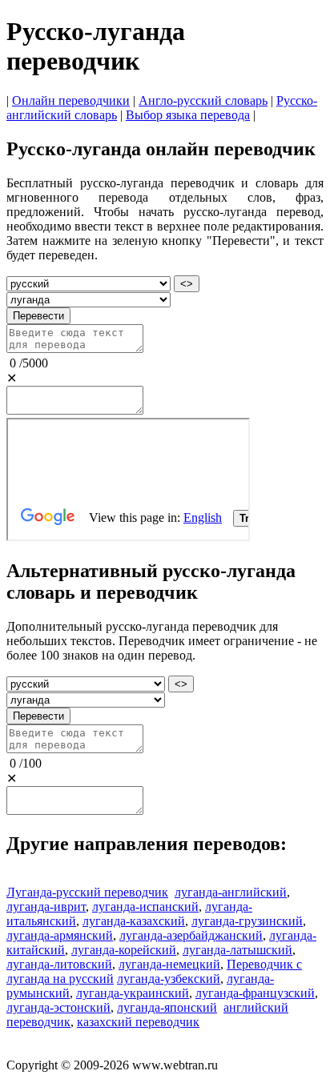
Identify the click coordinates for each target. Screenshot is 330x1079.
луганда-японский (167, 1007)
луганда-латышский (237, 950)
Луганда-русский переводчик (87, 892)
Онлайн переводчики (71, 100)
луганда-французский (255, 993)
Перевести (38, 316)
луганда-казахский (133, 921)
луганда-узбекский (168, 978)
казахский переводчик (138, 1022)
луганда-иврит (46, 906)
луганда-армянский (59, 935)
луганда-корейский (123, 950)
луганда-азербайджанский (191, 935)
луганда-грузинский (247, 921)
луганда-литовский (59, 964)
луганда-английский (231, 892)
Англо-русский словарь (203, 100)
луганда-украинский (132, 993)
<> (186, 284)
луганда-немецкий (169, 964)
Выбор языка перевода (188, 115)
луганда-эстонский (58, 1007)
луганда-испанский (145, 906)
